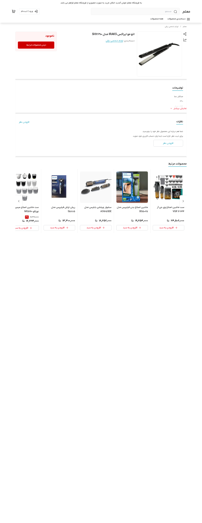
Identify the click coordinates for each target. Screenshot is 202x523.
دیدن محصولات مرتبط (36, 45)
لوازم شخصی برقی (171, 26)
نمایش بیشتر (180, 108)
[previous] (183, 201)
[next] (18, 201)
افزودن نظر (24, 122)
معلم (186, 11)
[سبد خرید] (13, 11)
